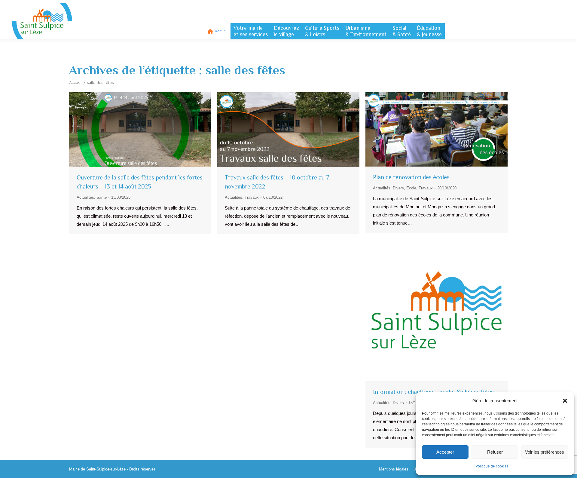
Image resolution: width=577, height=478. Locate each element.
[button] (565, 401)
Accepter (445, 452)
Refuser (495, 452)
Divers (398, 188)
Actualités (85, 197)
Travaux (252, 197)
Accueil (75, 82)
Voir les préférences (544, 452)
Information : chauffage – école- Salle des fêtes (433, 391)
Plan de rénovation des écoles (411, 177)
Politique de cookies (491, 466)
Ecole (411, 188)
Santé (101, 197)
